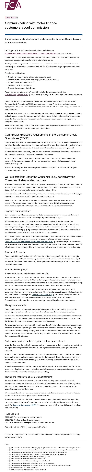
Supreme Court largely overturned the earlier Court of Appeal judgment (31, 53)
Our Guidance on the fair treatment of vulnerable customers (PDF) (30, 242)
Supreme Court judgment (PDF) (17, 95)
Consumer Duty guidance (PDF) (25, 405)
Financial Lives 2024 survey (43, 295)
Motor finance (12, 17)
